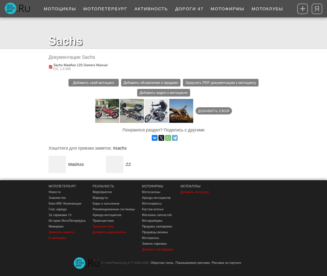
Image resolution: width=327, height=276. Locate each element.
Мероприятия (102, 191)
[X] (161, 138)
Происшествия (103, 220)
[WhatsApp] (168, 138)
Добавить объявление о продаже (151, 83)
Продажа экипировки (157, 226)
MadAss (76, 164)
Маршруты (100, 197)
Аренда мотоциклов (107, 214)
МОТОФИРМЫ (152, 186)
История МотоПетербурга (67, 220)
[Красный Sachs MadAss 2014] (107, 111)
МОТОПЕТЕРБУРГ (62, 186)
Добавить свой (214, 111)
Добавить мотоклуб (194, 191)
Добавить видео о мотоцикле (164, 93)
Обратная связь (162, 262)
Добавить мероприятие (109, 232)
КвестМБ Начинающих (65, 203)
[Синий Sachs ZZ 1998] (181, 111)
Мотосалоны (151, 191)
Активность (151, 8)
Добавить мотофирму (157, 249)
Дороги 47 (189, 8)
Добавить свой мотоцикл (93, 83)
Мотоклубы (267, 8)
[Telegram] (175, 138)
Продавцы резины (155, 232)
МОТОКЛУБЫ (190, 186)
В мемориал (57, 237)
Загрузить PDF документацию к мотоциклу (220, 83)
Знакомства (57, 197)
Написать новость (62, 232)
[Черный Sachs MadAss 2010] (132, 111)
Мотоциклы (60, 8)
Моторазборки (152, 220)
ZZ (128, 164)
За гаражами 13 (60, 214)
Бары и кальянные (106, 203)
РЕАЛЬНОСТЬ (103, 186)
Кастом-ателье (153, 209)
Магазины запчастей (157, 214)
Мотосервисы (152, 203)
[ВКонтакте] (155, 138)
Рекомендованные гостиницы (114, 209)
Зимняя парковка (154, 243)
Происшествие (103, 226)
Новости (55, 191)
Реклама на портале (226, 262)
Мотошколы (150, 237)
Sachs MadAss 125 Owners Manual (80, 65)
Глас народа (58, 209)
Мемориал (56, 226)
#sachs (120, 148)
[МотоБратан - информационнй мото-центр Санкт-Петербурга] (17, 9)
